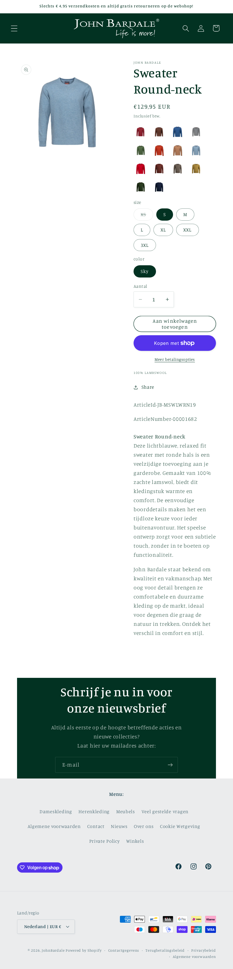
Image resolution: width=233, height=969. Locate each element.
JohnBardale (53, 950)
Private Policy (104, 841)
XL (163, 230)
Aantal (140, 286)
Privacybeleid (203, 950)
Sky (145, 271)
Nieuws (119, 826)
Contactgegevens (123, 950)
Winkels (135, 841)
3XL (145, 245)
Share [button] (148, 387)
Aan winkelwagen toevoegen (175, 324)
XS (147, 216)
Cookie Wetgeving (180, 826)
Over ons (143, 826)
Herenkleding (94, 811)
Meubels (125, 811)
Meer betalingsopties (175, 359)
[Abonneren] (170, 765)
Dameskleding (55, 811)
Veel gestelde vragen (165, 811)
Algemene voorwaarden (54, 826)
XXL (187, 230)
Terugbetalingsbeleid (165, 950)
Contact (96, 826)
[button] (14, 28)
